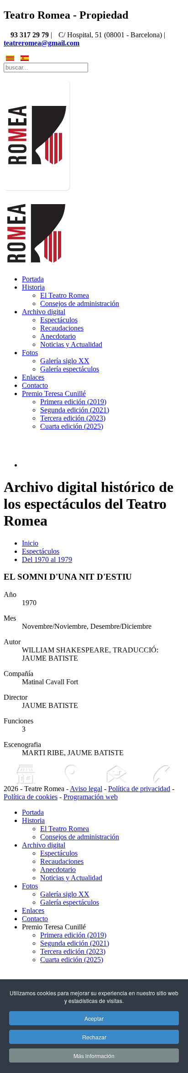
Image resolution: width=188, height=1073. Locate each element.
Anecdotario (58, 336)
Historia (33, 287)
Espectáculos (59, 320)
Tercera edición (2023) (72, 418)
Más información (94, 1055)
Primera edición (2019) (73, 402)
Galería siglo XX (64, 361)
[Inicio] (26, 774)
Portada (33, 279)
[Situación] (71, 774)
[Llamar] (161, 774)
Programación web (90, 797)
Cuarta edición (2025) (71, 426)
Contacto (35, 385)
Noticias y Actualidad (71, 344)
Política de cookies (30, 797)
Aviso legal (86, 788)
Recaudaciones (62, 328)
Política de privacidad (139, 788)
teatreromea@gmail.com (41, 43)
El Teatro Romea (64, 295)
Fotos (30, 352)
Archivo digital (43, 312)
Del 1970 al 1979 (47, 559)
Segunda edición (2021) (74, 410)
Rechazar (94, 1037)
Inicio (30, 543)
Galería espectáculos (69, 369)
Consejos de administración (79, 303)
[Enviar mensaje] (116, 774)
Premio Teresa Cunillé (54, 393)
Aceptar (94, 1018)
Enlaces (33, 377)
